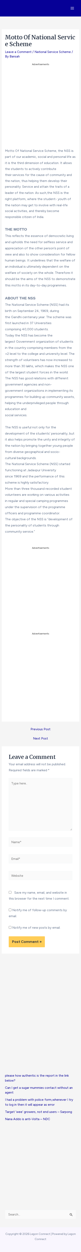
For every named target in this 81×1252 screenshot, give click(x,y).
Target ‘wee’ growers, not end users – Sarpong (38, 1112)
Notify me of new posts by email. (36, 928)
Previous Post (40, 729)
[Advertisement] (40, 107)
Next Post (40, 738)
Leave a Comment (18, 52)
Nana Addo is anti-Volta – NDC (27, 1119)
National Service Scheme (52, 52)
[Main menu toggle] (72, 8)
